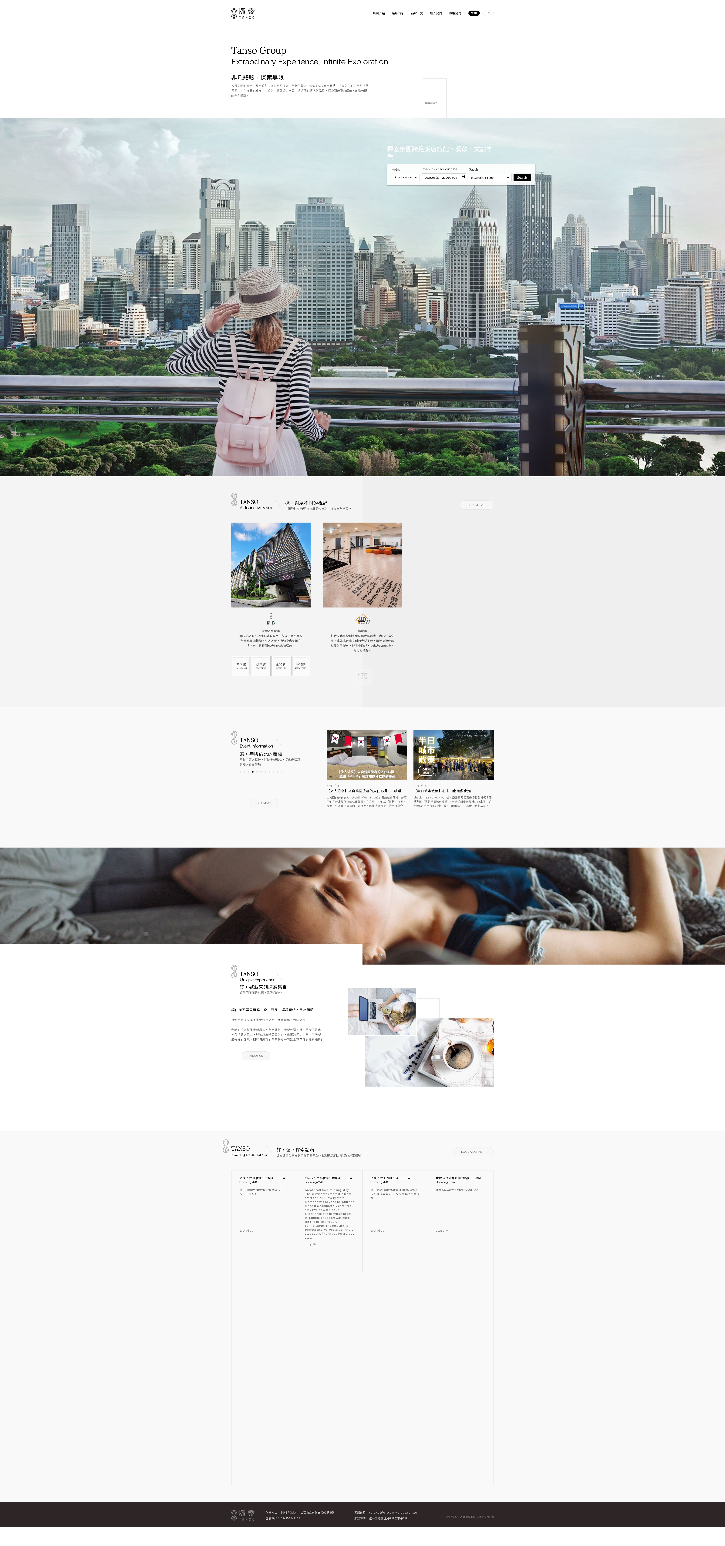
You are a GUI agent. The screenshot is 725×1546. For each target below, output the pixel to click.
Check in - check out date (439, 169)
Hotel (396, 169)
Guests (474, 169)
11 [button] (282, 772)
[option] (362, 297)
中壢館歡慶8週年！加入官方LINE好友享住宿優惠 (366, 791)
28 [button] (290, 776)
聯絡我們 (455, 13)
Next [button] (496, 1328)
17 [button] (244, 776)
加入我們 (436, 13)
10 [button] (277, 772)
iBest (491, 1516)
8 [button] (269, 772)
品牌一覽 (417, 13)
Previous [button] (229, 1328)
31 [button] (240, 780)
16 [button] (240, 776)
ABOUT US (256, 1055)
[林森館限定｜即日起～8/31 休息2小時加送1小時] (453, 755)
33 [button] (248, 780)
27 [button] (286, 776)
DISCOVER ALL (476, 505)
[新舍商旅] (454, 606)
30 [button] (298, 776)
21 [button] (261, 776)
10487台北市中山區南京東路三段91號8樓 (307, 1512)
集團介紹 (379, 13)
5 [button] (257, 772)
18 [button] (248, 776)
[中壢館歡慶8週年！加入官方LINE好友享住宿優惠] (367, 755)
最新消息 (398, 13)
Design (480, 1516)
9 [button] (273, 772)
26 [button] (282, 776)
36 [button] (261, 780)
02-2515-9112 (290, 1518)
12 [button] (286, 772)
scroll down (430, 103)
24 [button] (273, 776)
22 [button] (265, 776)
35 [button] (257, 780)
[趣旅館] (362, 606)
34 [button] (253, 780)
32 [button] (244, 780)
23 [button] (269, 776)
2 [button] (244, 772)
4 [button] (253, 772)
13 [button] (290, 772)
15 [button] (298, 772)
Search (522, 177)
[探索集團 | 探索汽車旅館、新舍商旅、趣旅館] (243, 13)
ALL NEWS (264, 803)
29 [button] (294, 776)
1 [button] (240, 772)
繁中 (474, 13)
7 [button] (265, 772)
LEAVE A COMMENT (473, 1151)
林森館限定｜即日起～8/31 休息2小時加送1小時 (452, 791)
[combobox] (406, 177)
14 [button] (294, 772)
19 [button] (253, 776)
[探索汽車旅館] (271, 606)
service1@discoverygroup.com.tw (393, 1512)
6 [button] (261, 772)
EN (488, 13)
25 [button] (277, 776)
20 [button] (257, 776)
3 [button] (248, 772)
